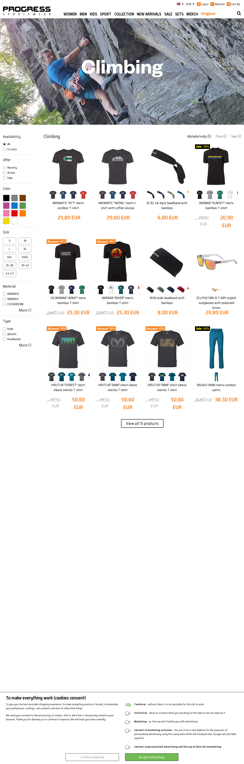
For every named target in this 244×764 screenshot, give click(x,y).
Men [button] (83, 14)
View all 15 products (142, 423)
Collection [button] (124, 14)
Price (219, 136)
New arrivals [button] (149, 14)
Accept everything (152, 757)
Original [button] (208, 14)
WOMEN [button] (70, 14)
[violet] (6, 205)
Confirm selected (92, 757)
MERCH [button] (192, 14)
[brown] (22, 198)
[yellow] (6, 220)
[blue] (14, 205)
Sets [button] (179, 14)
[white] (14, 220)
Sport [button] (105, 14)
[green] (22, 205)
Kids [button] (93, 14)
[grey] (14, 198)
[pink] (6, 213)
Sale (234, 136)
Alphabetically (197, 136)
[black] (6, 198)
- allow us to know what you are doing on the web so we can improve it (179, 713)
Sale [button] (168, 14)
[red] (14, 213)
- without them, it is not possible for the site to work (169, 704)
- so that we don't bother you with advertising (165, 722)
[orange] (22, 213)
